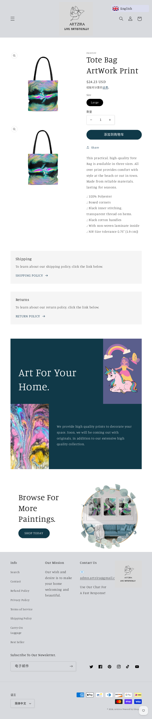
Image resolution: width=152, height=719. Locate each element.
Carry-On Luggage (16, 630)
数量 (89, 111)
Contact (15, 581)
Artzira (118, 709)
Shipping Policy (21, 618)
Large (95, 102)
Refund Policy (19, 590)
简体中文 (20, 703)
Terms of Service (21, 609)
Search (15, 572)
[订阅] (71, 666)
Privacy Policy (20, 600)
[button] (12, 18)
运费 (105, 87)
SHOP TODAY (34, 533)
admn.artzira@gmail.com (100, 578)
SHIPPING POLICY (29, 275)
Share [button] (95, 147)
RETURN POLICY (28, 316)
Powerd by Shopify (132, 709)
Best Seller (17, 642)
